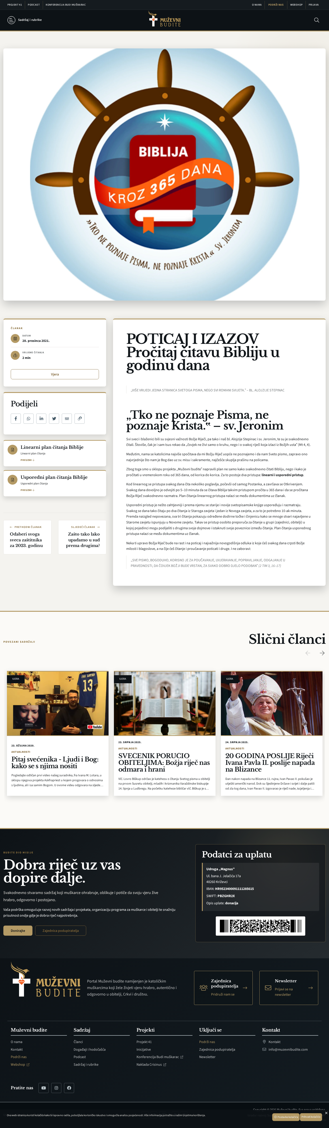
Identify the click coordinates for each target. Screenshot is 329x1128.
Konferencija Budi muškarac (66, 5)
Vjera (55, 374)
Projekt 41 (14, 5)
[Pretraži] (317, 20)
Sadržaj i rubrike (86, 1064)
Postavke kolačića (287, 1117)
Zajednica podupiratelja (61, 930)
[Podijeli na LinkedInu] (41, 419)
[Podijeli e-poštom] (67, 419)
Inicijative (144, 1049)
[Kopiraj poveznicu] (80, 419)
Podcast (34, 5)
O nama (257, 5)
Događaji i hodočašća (90, 1049)
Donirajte (18, 930)
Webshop (296, 5)
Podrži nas (276, 5)
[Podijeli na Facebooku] (16, 419)
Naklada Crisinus (149, 1064)
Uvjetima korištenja (194, 1115)
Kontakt (17, 1049)
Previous (307, 653)
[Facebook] (69, 1088)
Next (322, 653)
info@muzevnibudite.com (288, 1049)
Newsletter (207, 1056)
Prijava (314, 5)
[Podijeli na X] (54, 419)
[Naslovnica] (164, 20)
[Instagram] (56, 1088)
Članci (78, 1041)
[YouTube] (43, 1088)
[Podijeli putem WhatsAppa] (29, 419)
